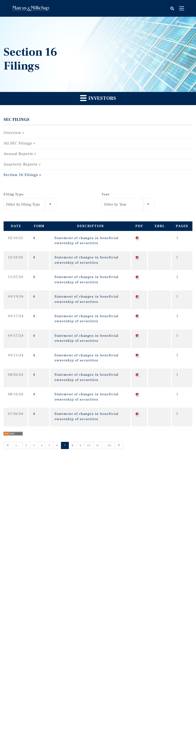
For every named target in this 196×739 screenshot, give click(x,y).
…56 (108, 445)
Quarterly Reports (21, 164)
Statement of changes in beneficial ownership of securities (86, 240)
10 (88, 445)
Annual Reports (18, 153)
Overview (12, 132)
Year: (106, 194)
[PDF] (138, 238)
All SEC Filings (18, 143)
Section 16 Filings (21, 174)
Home (31, 8)
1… (18, 445)
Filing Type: (14, 194)
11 (97, 445)
